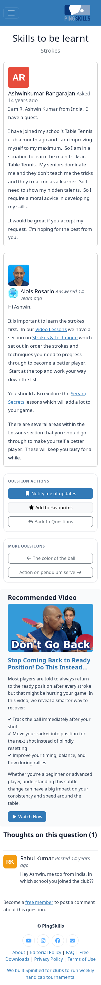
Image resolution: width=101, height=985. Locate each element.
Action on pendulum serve (47, 572)
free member (39, 902)
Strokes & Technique (55, 337)
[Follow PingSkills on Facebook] (58, 940)
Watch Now (30, 817)
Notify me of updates (53, 493)
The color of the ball (53, 558)
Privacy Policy (48, 959)
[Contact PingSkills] (72, 940)
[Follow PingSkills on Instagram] (43, 940)
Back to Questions (53, 522)
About (18, 952)
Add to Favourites (53, 507)
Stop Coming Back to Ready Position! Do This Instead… (49, 663)
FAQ (70, 952)
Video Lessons (51, 329)
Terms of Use (82, 959)
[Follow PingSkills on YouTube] (28, 940)
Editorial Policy (45, 952)
